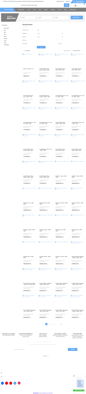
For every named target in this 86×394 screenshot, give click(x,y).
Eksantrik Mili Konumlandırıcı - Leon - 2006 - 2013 (29, 311)
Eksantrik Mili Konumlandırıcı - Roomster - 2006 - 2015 (29, 284)
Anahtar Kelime (25, 29)
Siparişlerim (3, 364)
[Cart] (83, 5)
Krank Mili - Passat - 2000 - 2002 (45, 230)
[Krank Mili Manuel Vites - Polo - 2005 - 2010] (78, 114)
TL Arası (59, 43)
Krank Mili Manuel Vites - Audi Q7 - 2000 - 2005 (62, 96)
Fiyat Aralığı (25, 43)
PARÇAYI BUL (76, 17)
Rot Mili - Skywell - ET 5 (28, 68)
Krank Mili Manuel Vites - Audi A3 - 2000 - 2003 (46, 123)
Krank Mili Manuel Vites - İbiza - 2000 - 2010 (61, 69)
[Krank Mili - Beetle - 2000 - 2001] (46, 248)
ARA (67, 5)
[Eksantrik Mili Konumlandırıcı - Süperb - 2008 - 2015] (78, 248)
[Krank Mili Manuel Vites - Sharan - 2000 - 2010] (62, 114)
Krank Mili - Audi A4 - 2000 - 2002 (78, 203)
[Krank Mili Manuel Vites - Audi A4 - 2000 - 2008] (30, 114)
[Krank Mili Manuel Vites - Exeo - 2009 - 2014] (78, 60)
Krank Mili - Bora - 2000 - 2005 (77, 230)
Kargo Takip (25, 364)
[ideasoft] (36, 393)
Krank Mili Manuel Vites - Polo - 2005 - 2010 (78, 123)
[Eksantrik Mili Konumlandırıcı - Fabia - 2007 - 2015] (62, 275)
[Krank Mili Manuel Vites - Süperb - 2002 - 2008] (30, 168)
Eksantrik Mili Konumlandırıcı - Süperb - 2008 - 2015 (78, 257)
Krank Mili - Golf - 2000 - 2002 (61, 230)
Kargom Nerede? (60, 1)
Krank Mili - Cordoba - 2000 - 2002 (62, 203)
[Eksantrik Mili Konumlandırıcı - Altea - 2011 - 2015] (62, 302)
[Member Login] (75, 5)
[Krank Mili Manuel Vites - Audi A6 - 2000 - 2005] (78, 87)
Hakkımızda (3, 360)
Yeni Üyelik (25, 360)
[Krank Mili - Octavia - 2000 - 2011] (62, 248)
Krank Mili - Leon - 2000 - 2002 (28, 203)
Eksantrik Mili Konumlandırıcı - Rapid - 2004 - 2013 (46, 284)
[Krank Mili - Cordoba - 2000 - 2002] (62, 195)
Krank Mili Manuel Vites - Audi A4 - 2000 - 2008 (29, 123)
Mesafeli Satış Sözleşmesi (55, 360)
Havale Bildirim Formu (54, 367)
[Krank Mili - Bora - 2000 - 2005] (78, 221)
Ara (41, 47)
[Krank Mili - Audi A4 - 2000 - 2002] (78, 195)
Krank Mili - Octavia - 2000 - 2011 (62, 257)
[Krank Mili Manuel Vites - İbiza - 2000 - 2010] (62, 60)
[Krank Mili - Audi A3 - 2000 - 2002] (30, 221)
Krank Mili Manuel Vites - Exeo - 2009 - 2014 (77, 69)
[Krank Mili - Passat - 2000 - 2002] (46, 221)
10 (61, 324)
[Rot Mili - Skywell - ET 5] (30, 60)
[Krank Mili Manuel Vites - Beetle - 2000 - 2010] (78, 141)
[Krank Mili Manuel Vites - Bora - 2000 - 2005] (62, 141)
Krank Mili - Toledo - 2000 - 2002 (61, 177)
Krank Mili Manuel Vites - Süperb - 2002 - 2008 (28, 177)
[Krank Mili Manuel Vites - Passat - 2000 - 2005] (30, 141)
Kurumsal (67, 1)
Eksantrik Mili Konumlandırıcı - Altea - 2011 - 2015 (62, 311)
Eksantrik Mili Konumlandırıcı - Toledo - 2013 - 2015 (78, 284)
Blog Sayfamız (4, 369)
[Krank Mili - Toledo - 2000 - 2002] (62, 168)
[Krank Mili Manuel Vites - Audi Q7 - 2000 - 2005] (62, 87)
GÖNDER (73, 349)
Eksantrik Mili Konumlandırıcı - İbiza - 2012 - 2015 (46, 311)
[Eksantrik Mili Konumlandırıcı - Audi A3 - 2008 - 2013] (78, 302)
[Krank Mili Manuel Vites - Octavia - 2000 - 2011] (46, 168)
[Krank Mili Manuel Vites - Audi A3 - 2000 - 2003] (46, 114)
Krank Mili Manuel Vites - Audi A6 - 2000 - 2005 (78, 96)
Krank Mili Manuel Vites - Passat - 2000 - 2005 (28, 150)
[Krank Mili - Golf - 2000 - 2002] (62, 221)
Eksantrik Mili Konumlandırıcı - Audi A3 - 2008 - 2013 (78, 311)
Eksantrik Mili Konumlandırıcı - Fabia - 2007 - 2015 (62, 284)
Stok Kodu (24, 40)
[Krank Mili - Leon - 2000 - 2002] (30, 195)
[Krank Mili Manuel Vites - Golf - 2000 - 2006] (46, 141)
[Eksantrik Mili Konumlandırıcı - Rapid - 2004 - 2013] (46, 275)
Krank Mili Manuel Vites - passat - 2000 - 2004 (45, 69)
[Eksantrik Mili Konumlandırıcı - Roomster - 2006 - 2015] (30, 275)
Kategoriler (25, 33)
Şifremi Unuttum (26, 362)
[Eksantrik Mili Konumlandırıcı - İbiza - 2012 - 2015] (46, 302)
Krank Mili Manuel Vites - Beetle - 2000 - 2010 (77, 150)
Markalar (24, 36)
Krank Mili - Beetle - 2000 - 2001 (45, 257)
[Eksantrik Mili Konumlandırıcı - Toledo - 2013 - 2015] (78, 275)
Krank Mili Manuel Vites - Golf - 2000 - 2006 (46, 150)
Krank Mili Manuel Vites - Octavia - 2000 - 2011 (45, 177)
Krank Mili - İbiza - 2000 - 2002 (45, 203)
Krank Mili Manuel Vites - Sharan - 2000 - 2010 (61, 123)
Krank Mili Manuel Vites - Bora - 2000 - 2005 (61, 150)
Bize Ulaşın (25, 367)
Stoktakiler (27, 50)
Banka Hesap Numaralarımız (7, 367)
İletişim (2, 362)
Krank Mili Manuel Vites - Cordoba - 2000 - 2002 (45, 96)
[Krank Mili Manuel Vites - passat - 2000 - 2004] (46, 60)
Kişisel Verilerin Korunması (55, 364)
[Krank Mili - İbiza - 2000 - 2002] (46, 195)
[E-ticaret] (43, 393)
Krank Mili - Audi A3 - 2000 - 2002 (29, 230)
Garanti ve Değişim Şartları (55, 362)
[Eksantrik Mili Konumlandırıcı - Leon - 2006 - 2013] (30, 302)
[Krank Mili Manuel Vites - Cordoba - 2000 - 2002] (46, 87)
